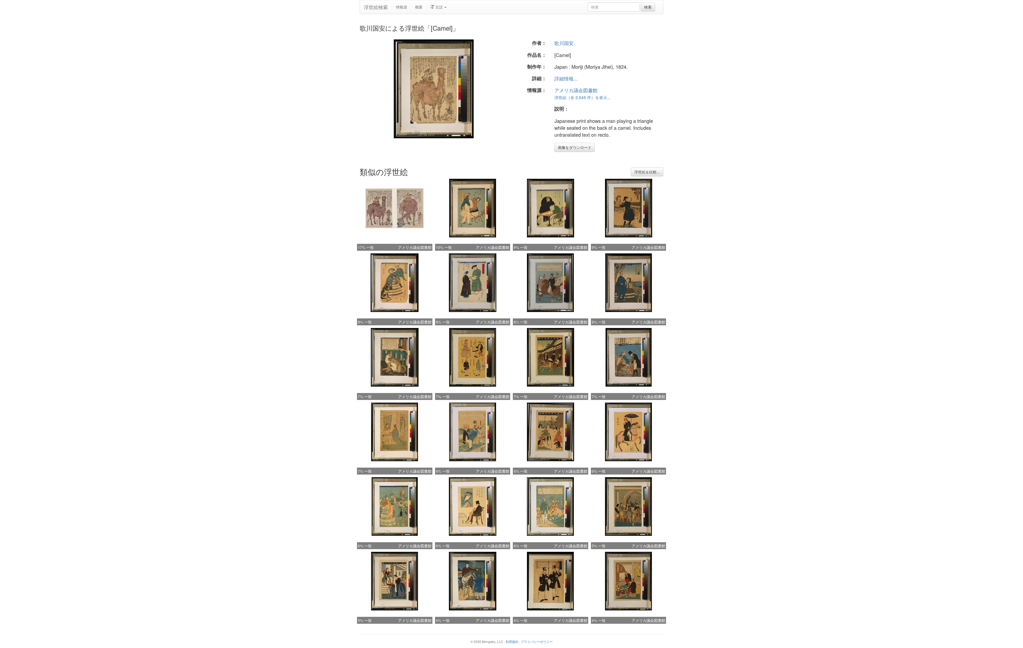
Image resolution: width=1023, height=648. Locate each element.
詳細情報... (566, 78)
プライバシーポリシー (537, 641)
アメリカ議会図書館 (576, 90)
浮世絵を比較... (647, 172)
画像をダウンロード (574, 147)
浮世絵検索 (376, 6)
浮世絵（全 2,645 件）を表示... (582, 97)
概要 (419, 7)
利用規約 (512, 641)
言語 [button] (439, 7)
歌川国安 (564, 42)
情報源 (401, 7)
